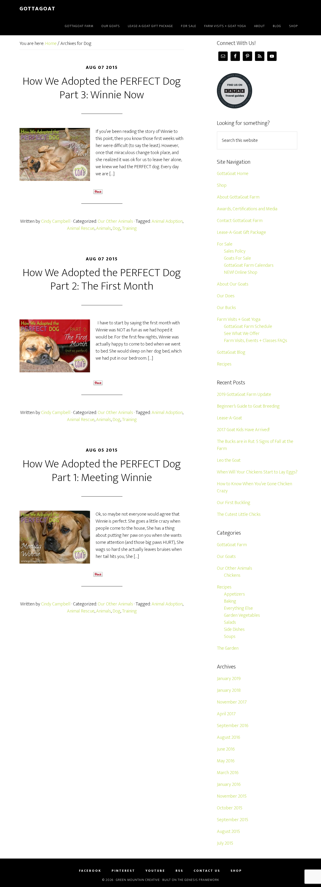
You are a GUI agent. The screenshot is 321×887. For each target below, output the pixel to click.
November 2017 (232, 702)
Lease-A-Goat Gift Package (241, 232)
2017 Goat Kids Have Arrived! (243, 430)
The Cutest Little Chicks (239, 514)
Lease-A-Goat (229, 418)
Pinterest (123, 870)
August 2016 (228, 737)
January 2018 (229, 690)
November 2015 (232, 796)
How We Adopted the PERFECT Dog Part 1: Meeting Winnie (102, 471)
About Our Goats (232, 284)
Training (129, 228)
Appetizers (234, 594)
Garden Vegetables (242, 615)
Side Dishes (234, 629)
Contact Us (207, 870)
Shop (222, 185)
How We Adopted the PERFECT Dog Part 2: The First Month (102, 279)
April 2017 (226, 714)
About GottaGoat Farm (238, 197)
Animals (103, 228)
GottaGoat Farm (232, 545)
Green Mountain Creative (138, 880)
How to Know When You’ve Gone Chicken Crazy (254, 487)
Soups (229, 636)
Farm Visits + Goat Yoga (238, 319)
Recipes (224, 364)
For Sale (224, 244)
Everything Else (238, 608)
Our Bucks (226, 308)
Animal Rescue (80, 228)
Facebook (90, 870)
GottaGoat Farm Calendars (249, 265)
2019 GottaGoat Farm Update (244, 394)
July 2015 (225, 843)
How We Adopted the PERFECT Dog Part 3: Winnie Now (102, 88)
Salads (230, 622)
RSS (179, 870)
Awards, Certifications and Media (247, 209)
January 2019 (229, 679)
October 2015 (229, 808)
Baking (230, 601)
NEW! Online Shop (240, 272)
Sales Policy (235, 251)
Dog (116, 228)
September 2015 (232, 820)
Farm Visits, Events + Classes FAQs (255, 341)
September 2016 (232, 726)
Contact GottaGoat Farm (239, 221)
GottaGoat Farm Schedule (248, 326)
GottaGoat (37, 8)
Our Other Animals (115, 221)
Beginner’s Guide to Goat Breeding (248, 406)
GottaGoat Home (232, 174)
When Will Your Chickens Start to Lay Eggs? (257, 472)
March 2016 (228, 773)
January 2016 (229, 784)
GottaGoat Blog (231, 352)
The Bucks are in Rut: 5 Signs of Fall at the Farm (255, 445)
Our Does (226, 296)
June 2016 (226, 749)
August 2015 (228, 831)
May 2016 (226, 761)
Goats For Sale (237, 258)
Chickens (232, 575)
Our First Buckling (233, 503)
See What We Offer (242, 334)
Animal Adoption (167, 221)
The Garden (228, 648)
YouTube (155, 870)
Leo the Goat (229, 460)
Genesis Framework (201, 880)
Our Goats (226, 557)
